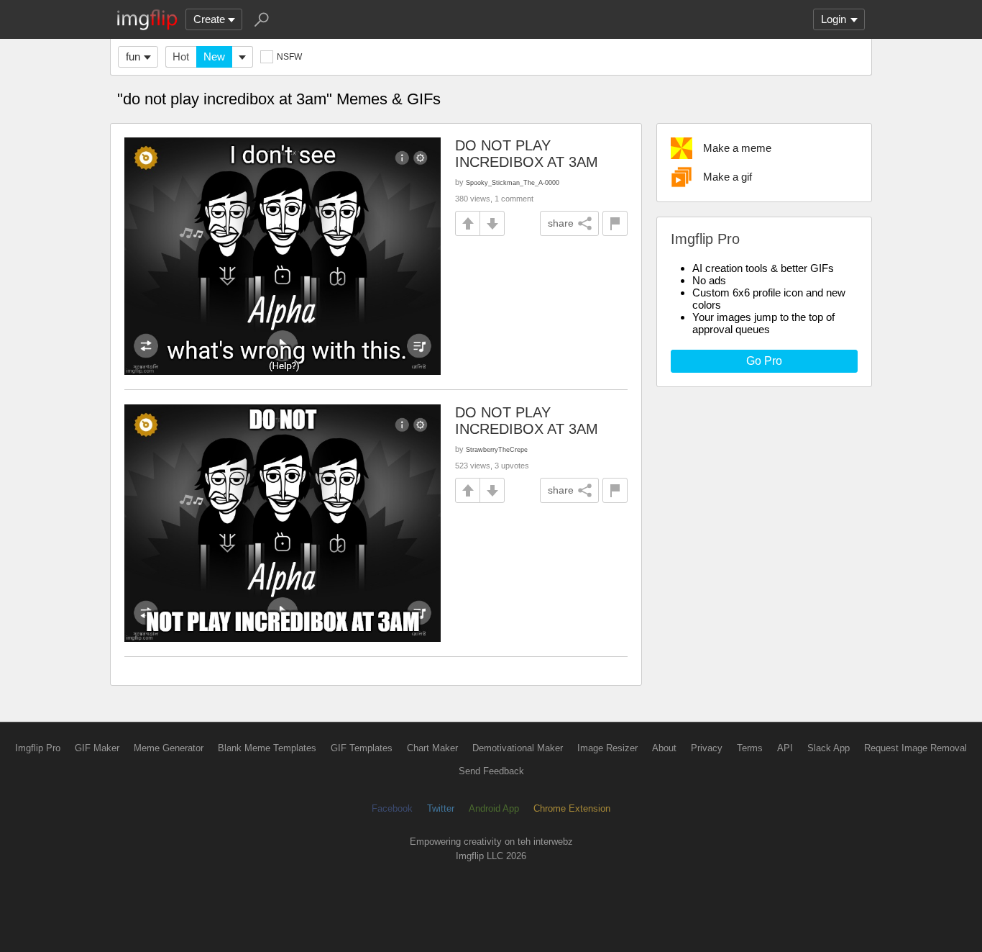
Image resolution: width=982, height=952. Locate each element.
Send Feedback (491, 771)
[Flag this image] (615, 223)
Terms (750, 748)
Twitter (440, 808)
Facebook (392, 808)
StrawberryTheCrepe (497, 449)
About (664, 748)
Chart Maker (432, 748)
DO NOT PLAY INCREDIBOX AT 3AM (526, 153)
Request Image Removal (915, 748)
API (785, 748)
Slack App (828, 748)
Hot (181, 56)
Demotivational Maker (517, 748)
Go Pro (764, 361)
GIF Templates (362, 748)
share (561, 223)
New (214, 56)
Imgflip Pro (37, 748)
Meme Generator (168, 748)
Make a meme (737, 148)
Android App (494, 808)
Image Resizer (607, 748)
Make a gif (727, 177)
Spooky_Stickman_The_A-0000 (512, 182)
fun (133, 56)
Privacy (706, 748)
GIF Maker (97, 748)
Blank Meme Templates (267, 748)
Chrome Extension (571, 808)
